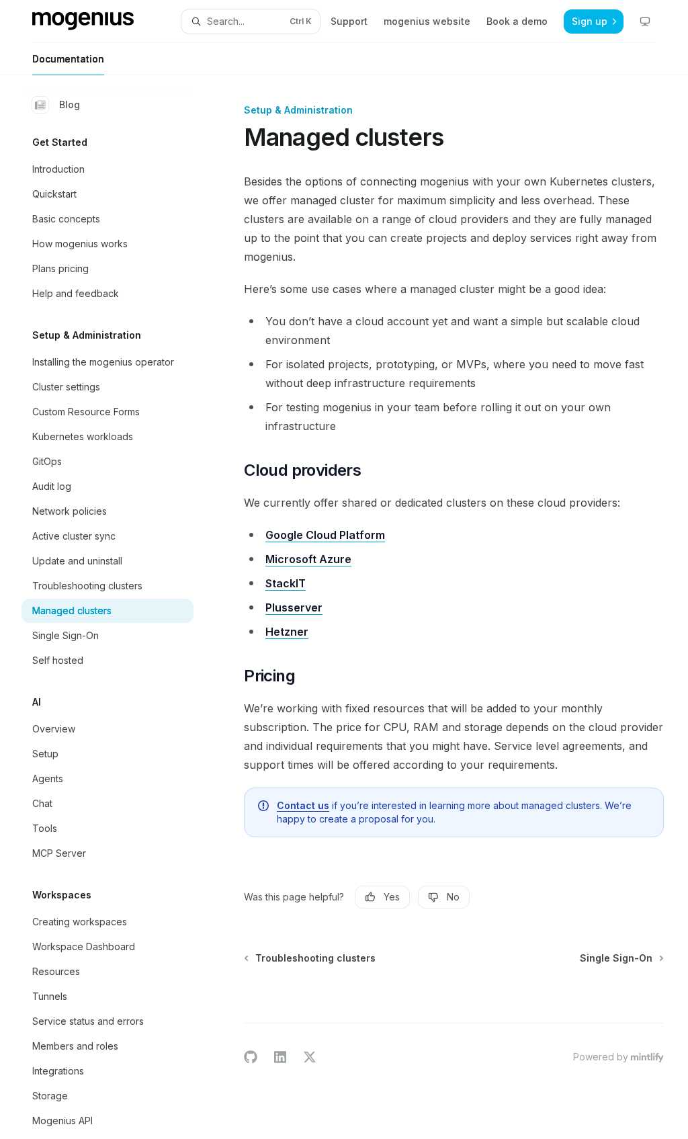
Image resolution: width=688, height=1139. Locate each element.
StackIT (285, 583)
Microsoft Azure (308, 559)
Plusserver (293, 607)
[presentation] (118, 607)
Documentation (68, 59)
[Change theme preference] (645, 21)
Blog (69, 104)
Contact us (303, 805)
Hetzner (286, 631)
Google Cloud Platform (325, 535)
